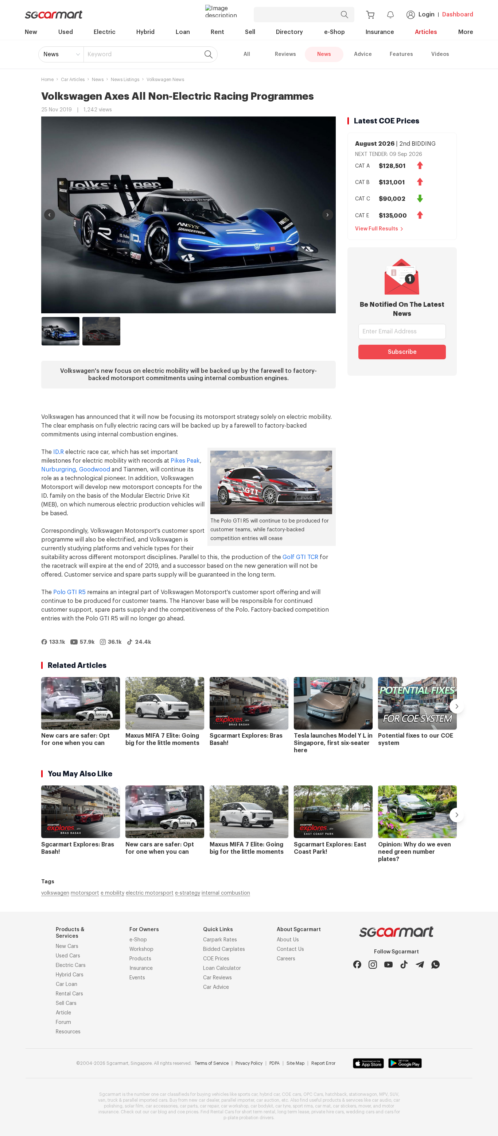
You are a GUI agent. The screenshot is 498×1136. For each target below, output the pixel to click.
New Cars (67, 946)
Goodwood (94, 470)
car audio (381, 1100)
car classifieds (174, 1094)
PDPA (274, 1063)
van (101, 1100)
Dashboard (457, 15)
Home (47, 79)
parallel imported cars (145, 1100)
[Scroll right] (457, 706)
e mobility (112, 893)
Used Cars (68, 956)
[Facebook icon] (357, 964)
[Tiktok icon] (404, 964)
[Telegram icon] (420, 964)
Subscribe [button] (402, 352)
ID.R (58, 452)
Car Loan (66, 984)
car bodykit (261, 1106)
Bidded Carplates (224, 949)
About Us (288, 939)
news (98, 79)
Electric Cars (71, 965)
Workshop (141, 949)
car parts (189, 1106)
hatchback (336, 1094)
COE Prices (216, 958)
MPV (383, 1094)
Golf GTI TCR (300, 557)
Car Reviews (217, 977)
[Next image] (327, 214)
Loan (183, 32)
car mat (323, 1106)
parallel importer (237, 1100)
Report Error (323, 1063)
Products (140, 958)
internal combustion (226, 893)
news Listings (125, 79)
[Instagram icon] (373, 964)
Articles (426, 32)
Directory (289, 32)
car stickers (344, 1106)
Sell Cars (66, 1003)
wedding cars (360, 1112)
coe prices (187, 1112)
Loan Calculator (222, 968)
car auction (267, 1100)
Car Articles (73, 79)
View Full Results (376, 229)
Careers (286, 958)
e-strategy (187, 893)
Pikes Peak (185, 461)
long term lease (293, 1112)
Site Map (295, 1063)
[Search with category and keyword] (344, 14)
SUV (394, 1094)
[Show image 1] (60, 331)
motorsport (85, 893)
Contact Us (290, 949)
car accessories (161, 1106)
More (465, 32)
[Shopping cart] (370, 15)
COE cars (291, 1094)
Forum (63, 1022)
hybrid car (270, 1094)
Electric (105, 32)
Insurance (380, 32)
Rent (217, 32)
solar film (134, 1106)
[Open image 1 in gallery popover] (188, 214)
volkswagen (55, 893)
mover (364, 1106)
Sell (250, 32)
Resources (68, 1031)
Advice (363, 54)
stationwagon (363, 1094)
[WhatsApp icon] (435, 964)
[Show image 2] (101, 331)
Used (65, 32)
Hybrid (145, 32)
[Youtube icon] (388, 964)
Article (63, 1012)
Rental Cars (69, 994)
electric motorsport (150, 893)
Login (427, 15)
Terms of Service (212, 1063)
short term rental (258, 1112)
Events (137, 977)
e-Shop (334, 32)
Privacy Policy (249, 1063)
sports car (247, 1094)
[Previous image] (49, 214)
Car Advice (216, 987)
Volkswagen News (165, 79)
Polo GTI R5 (69, 592)
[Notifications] (390, 14)
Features (401, 54)
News (51, 54)
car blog (158, 1112)
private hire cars (327, 1112)
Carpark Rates (220, 939)
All (247, 54)
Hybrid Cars (69, 975)
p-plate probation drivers (248, 1118)
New (31, 32)
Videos (440, 54)
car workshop (234, 1106)
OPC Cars (313, 1094)
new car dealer (204, 1100)
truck (113, 1100)
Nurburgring (58, 470)
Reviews (285, 54)
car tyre (283, 1106)
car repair (209, 1106)
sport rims (303, 1106)
